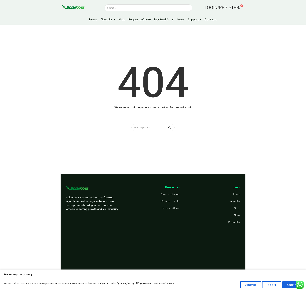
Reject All (272, 285)
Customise (250, 285)
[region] (153, 280)
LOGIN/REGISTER (222, 7)
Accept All (292, 285)
